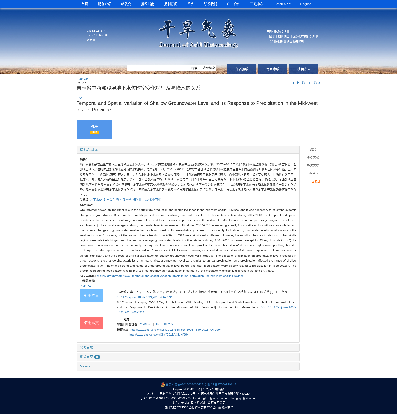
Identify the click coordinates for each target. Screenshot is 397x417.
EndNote (145, 324)
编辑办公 (304, 69)
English (305, 4)
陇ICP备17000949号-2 (221, 384)
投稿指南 (147, 4)
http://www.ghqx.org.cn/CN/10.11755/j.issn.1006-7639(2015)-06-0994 (175, 329)
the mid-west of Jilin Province (225, 275)
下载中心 (256, 4)
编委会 (126, 4)
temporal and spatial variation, (152, 275)
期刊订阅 (170, 4)
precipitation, (181, 275)
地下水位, (97, 199)
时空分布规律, (113, 199)
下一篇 (313, 83)
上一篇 (300, 83)
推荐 (126, 319)
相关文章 (89, 356)
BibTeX (168, 324)
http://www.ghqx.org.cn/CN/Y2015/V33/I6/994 (159, 334)
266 (209, 407)
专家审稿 (273, 69)
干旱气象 (82, 78)
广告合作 (233, 4)
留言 (190, 4)
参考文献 (86, 347)
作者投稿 (242, 69)
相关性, (138, 199)
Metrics (85, 366)
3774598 (182, 407)
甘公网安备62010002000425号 (186, 384)
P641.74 (85, 286)
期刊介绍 (104, 4)
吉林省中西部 (152, 199)
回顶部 (316, 181)
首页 (84, 4)
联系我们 (210, 4)
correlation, (198, 275)
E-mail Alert (281, 4)
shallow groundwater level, (114, 275)
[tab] (188, 150)
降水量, (128, 199)
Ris (158, 324)
